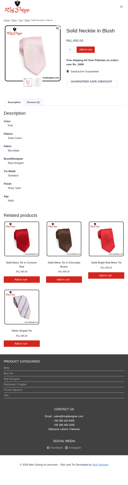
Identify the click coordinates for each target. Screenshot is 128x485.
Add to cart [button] (21, 279)
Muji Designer (12, 378)
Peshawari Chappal (15, 384)
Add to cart (85, 49)
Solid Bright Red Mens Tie (106, 262)
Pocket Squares (13, 389)
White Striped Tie (22, 330)
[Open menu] (121, 6)
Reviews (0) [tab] (33, 102)
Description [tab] (14, 102)
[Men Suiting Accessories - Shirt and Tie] (17, 6)
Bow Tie (8, 373)
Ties (6, 395)
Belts (7, 367)
